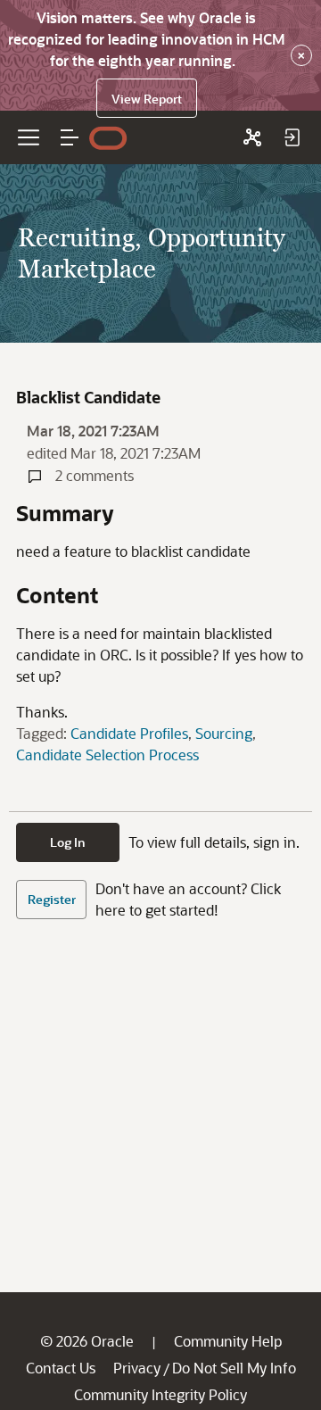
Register (52, 899)
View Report (146, 98)
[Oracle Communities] (252, 137)
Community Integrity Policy (160, 1394)
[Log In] (291, 137)
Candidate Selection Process (107, 754)
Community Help (228, 1340)
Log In (68, 842)
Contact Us (60, 1367)
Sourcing (223, 733)
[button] (69, 137)
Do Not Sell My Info (234, 1367)
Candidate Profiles (129, 733)
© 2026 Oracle (87, 1340)
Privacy (136, 1367)
